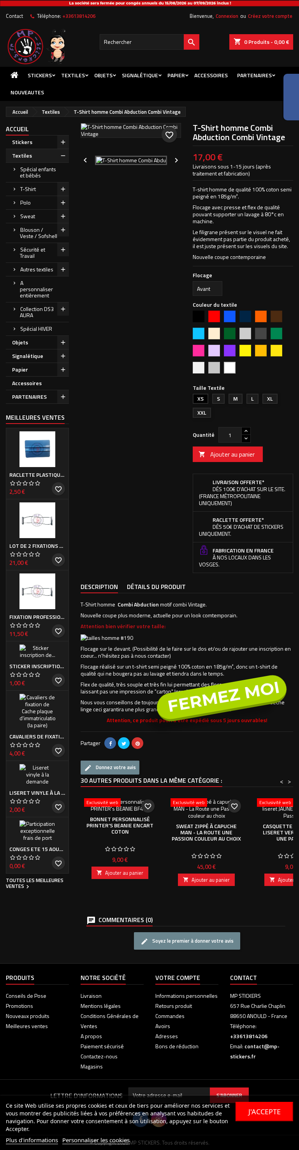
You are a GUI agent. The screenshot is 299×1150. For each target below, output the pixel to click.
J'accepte (264, 1111)
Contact (14, 16)
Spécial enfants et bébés (38, 172)
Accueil (17, 129)
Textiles (22, 155)
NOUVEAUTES (27, 92)
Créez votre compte (270, 16)
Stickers (40, 75)
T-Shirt (28, 189)
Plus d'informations (32, 1140)
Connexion (227, 16)
